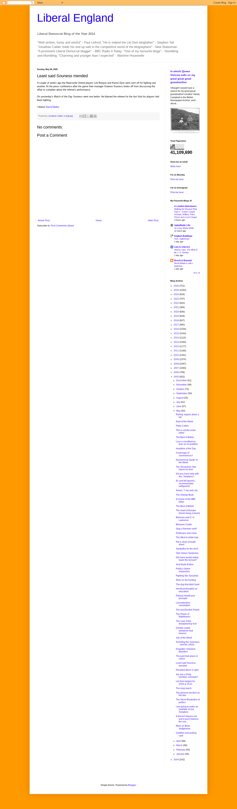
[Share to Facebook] (92, 116)
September (182, 393)
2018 (176, 320)
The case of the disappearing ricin (186, 622)
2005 (176, 376)
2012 (176, 346)
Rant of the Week (184, 421)
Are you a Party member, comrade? (187, 675)
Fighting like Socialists (187, 575)
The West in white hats (187, 537)
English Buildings (183, 236)
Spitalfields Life (182, 225)
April (178, 741)
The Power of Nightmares (183, 615)
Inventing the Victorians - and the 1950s (187, 643)
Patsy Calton (182, 425)
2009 (176, 359)
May (178, 410)
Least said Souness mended (186, 664)
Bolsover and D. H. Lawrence (185, 518)
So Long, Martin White (184, 228)
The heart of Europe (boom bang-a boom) (188, 511)
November (181, 384)
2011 (176, 350)
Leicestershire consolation (183, 604)
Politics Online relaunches (183, 570)
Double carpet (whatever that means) (184, 631)
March (179, 745)
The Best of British (185, 437)
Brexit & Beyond (183, 260)
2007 (176, 368)
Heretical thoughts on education (186, 590)
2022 (176, 303)
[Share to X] (88, 116)
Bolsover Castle (184, 524)
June (179, 406)
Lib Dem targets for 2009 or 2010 (185, 682)
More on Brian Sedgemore (183, 727)
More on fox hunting (186, 580)
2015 (176, 333)
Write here (175, 166)
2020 (176, 311)
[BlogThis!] (84, 116)
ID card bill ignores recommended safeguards (185, 483)
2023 (176, 298)
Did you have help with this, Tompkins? (187, 475)
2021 (176, 307)
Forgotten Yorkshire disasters (186, 650)
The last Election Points (187, 610)
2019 (176, 316)
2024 (176, 294)
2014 (176, 337)
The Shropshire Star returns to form (186, 468)
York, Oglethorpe (181, 239)
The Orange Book (185, 495)
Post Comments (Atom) (62, 225)
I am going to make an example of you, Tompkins (187, 709)
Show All (196, 273)
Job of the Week (184, 637)
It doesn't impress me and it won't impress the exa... (187, 719)
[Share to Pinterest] (95, 116)
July (178, 402)
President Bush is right (187, 670)
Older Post (153, 220)
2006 (176, 372)
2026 (176, 286)
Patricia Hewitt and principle (185, 597)
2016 (176, 329)
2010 (176, 355)
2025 (176, 290)
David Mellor (52, 107)
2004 (176, 759)
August (180, 398)
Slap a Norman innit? (186, 528)
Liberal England (75, 18)
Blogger (132, 785)
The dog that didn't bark (187, 584)
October (180, 389)
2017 (176, 324)
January (180, 754)
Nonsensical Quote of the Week (187, 461)
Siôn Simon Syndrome (187, 553)
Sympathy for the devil (187, 548)
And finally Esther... (185, 564)
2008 (176, 363)
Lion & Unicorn (182, 247)
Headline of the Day (186, 448)
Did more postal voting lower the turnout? (187, 558)
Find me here (177, 179)
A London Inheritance (185, 206)
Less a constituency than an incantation (187, 442)
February (181, 749)
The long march (184, 688)
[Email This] (81, 116)
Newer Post (44, 220)
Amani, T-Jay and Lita (187, 490)
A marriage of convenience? (184, 454)
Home (99, 220)
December (181, 380)
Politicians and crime (186, 533)
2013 (176, 342)
